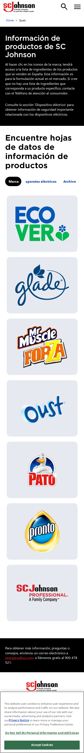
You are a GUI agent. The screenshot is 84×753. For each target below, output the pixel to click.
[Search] (64, 6)
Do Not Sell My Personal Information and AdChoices (42, 733)
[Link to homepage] (19, 7)
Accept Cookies (42, 745)
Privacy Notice (19, 720)
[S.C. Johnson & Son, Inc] (42, 686)
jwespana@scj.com (19, 657)
